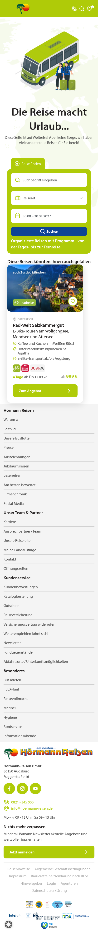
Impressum (17, 876)
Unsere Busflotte (16, 438)
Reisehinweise (18, 868)
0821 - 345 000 (22, 802)
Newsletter (12, 642)
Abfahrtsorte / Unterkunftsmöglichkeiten (36, 661)
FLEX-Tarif (11, 689)
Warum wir (12, 419)
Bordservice (13, 726)
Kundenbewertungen (21, 586)
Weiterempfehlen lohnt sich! (26, 633)
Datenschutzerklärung (49, 890)
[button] (8, 924)
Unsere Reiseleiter (18, 540)
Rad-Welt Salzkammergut (38, 325)
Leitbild (10, 428)
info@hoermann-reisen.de (32, 808)
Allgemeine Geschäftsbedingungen (62, 868)
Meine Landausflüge (20, 549)
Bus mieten (12, 679)
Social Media (14, 503)
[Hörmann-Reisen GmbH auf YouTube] (35, 788)
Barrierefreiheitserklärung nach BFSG (60, 876)
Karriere (10, 521)
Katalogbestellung (18, 596)
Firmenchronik (15, 494)
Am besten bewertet (19, 484)
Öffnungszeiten (16, 568)
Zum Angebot (30, 390)
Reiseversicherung (18, 614)
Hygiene (10, 717)
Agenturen (69, 883)
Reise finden (31, 163)
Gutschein (12, 605)
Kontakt (10, 559)
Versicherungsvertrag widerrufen (29, 624)
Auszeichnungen (17, 456)
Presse (9, 447)
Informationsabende (20, 735)
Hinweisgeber (31, 883)
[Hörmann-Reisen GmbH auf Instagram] (22, 788)
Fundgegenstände (18, 652)
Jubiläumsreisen (16, 466)
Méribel (10, 707)
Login (51, 883)
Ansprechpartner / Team (22, 531)
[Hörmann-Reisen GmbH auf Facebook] (9, 788)
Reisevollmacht (16, 698)
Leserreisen (12, 475)
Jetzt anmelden (22, 852)
